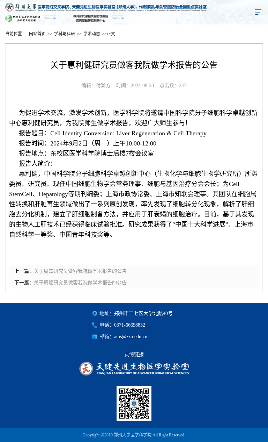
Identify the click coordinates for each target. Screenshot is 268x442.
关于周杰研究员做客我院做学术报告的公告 (80, 271)
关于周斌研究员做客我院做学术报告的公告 (80, 282)
